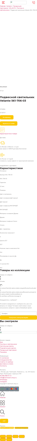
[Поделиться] (9, 436)
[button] (6, 117)
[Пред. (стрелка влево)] (3, 439)
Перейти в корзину (7, 428)
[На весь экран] (15, 436)
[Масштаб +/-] (22, 436)
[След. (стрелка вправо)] (9, 439)
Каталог (9, 6)
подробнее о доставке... (8, 165)
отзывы (2, 109)
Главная (2, 6)
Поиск (2, 416)
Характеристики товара (8, 134)
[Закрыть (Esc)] (3, 436)
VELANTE (12, 8)
